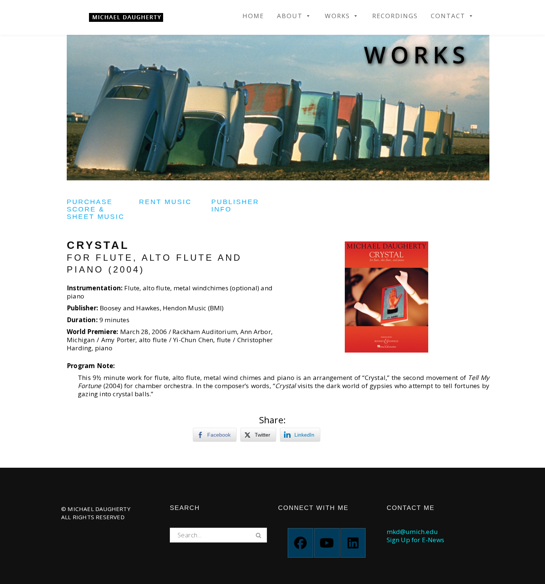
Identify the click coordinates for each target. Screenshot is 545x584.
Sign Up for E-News (416, 539)
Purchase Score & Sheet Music (96, 209)
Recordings (395, 16)
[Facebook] (300, 543)
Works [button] (337, 16)
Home (253, 16)
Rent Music (165, 202)
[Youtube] (327, 543)
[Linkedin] (353, 543)
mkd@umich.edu (412, 531)
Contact (448, 16)
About (290, 16)
